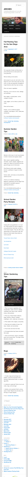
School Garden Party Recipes (10, 200)
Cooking (17, 25)
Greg (5, 354)
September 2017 (8, 421)
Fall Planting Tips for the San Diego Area (11, 44)
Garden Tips (10, 121)
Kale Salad (6, 248)
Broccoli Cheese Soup (9, 254)
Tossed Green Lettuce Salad (10, 238)
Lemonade (6, 244)
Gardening (11, 25)
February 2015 (7, 432)
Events (5, 28)
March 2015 (6, 431)
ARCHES (8, 9)
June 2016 (6, 426)
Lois (6, 50)
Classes (7, 441)
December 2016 (7, 424)
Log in (5, 457)
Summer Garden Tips (9, 413)
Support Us (17, 28)
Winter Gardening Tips (9, 412)
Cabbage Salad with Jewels (10, 251)
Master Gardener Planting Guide (11, 471)
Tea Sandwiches (7, 241)
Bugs (6, 351)
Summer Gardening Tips (10, 410)
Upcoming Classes (10, 445)
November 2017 (7, 419)
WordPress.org (7, 462)
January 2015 (7, 434)
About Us (11, 28)
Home (5, 25)
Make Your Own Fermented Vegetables (13, 407)
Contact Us (6, 31)
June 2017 (6, 422)
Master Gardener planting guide (12, 118)
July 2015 (6, 429)
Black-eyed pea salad (8, 258)
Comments (7, 460)
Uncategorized (7, 122)
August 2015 (7, 427)
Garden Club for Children (17, 267)
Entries (7, 459)
